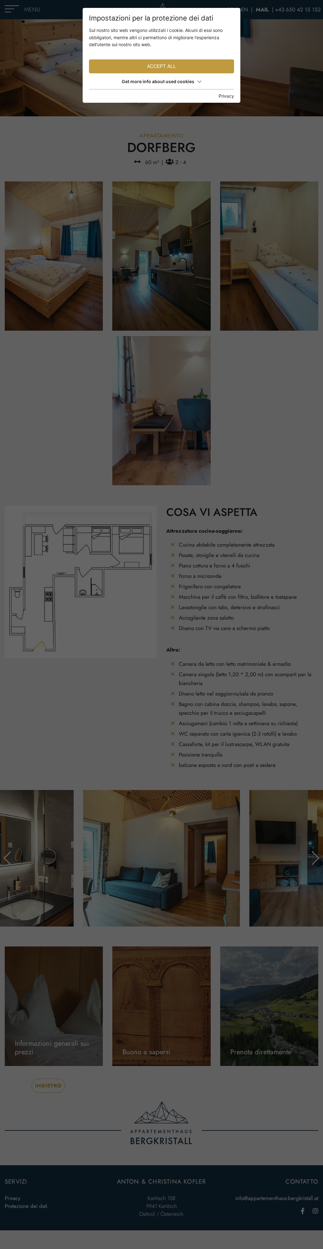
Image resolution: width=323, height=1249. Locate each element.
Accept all (161, 66)
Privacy (226, 96)
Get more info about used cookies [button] (158, 81)
